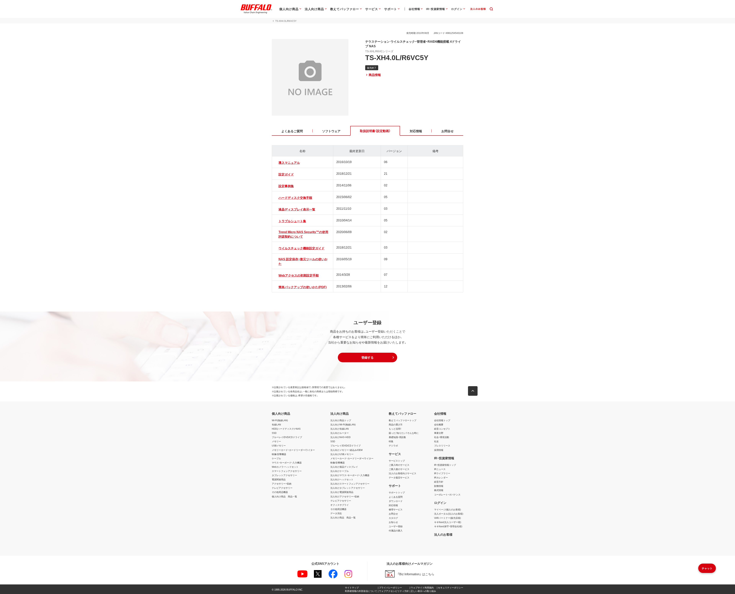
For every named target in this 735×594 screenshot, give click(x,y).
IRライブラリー (442, 473)
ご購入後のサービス (399, 469)
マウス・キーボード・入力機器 (287, 462)
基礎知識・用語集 (397, 437)
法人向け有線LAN (339, 428)
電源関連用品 (279, 479)
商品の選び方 (396, 424)
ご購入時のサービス (399, 465)
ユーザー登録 (396, 526)
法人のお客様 (443, 534)
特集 (391, 441)
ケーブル (276, 458)
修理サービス (396, 509)
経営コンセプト (442, 428)
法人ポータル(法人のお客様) (448, 513)
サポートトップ (397, 492)
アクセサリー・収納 (281, 483)
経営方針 (438, 481)
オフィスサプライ (339, 505)
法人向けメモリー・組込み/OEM (346, 450)
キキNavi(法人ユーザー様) (447, 522)
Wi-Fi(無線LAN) (280, 420)
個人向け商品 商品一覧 (284, 496)
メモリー (276, 441)
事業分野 (438, 433)
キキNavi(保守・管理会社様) (448, 526)
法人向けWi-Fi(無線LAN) (343, 424)
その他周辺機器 (280, 492)
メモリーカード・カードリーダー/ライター (293, 450)
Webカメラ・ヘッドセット (285, 466)
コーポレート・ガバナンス (447, 494)
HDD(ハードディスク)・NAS (286, 428)
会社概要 (438, 424)
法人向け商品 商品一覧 (343, 517)
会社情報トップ (442, 420)
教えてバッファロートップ (402, 420)
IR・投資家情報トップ (445, 465)
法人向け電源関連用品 (341, 492)
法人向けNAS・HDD (340, 437)
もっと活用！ (395, 428)
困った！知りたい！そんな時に (404, 433)
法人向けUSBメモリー (342, 454)
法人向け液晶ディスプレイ (344, 466)
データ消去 (336, 513)
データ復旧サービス (399, 477)
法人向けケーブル (339, 471)
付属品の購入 (396, 530)
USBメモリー (279, 445)
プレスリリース (442, 445)
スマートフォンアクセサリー (287, 471)
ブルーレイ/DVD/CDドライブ (287, 437)
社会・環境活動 (441, 437)
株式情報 (438, 490)
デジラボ (393, 445)
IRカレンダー (441, 477)
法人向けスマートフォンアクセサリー (349, 483)
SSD (274, 433)
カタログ (393, 518)
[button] (367, 357)
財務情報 (438, 486)
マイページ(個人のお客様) (447, 509)
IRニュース (440, 469)
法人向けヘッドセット (341, 479)
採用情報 (438, 450)
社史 (436, 441)
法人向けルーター (339, 433)
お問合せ (393, 513)
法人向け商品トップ (340, 420)
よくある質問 (396, 497)
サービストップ (397, 460)
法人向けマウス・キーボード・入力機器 (349, 475)
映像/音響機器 (279, 454)
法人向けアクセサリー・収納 (344, 496)
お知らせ (393, 522)
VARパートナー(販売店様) (447, 518)
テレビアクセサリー (282, 488)
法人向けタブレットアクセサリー (347, 488)
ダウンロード (396, 501)
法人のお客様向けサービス (402, 473)
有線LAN (276, 424)
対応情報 (393, 505)
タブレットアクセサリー (284, 475)
